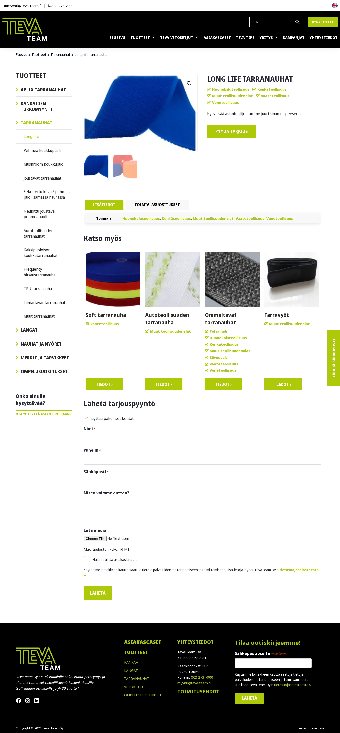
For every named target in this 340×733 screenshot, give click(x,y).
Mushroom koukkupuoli (44, 164)
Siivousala (219, 357)
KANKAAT (132, 662)
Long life (31, 136)
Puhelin (92, 450)
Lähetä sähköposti (333, 358)
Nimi (89, 428)
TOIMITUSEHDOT (198, 691)
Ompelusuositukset (44, 371)
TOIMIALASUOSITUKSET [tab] (157, 204)
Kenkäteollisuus (271, 89)
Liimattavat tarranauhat (44, 302)
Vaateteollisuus (275, 95)
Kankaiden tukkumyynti (36, 106)
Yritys (266, 37)
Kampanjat (294, 37)
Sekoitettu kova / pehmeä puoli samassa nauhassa (47, 194)
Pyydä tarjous (231, 131)
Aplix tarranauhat (43, 90)
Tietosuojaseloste (310, 728)
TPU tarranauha (38, 288)
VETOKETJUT (134, 686)
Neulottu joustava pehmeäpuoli (39, 213)
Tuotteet (140, 37)
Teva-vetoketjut (176, 37)
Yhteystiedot (324, 37)
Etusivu (117, 37)
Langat (29, 330)
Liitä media (95, 530)
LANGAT (131, 670)
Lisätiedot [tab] (104, 204)
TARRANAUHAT (136, 678)
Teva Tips (245, 37)
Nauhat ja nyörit (41, 344)
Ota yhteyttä (323, 22)
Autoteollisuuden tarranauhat (38, 233)
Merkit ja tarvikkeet (45, 358)
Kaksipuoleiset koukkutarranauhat (40, 252)
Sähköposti (96, 471)
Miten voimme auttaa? (106, 493)
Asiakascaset (217, 37)
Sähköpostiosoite (261, 653)
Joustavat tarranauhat (42, 178)
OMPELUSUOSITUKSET (143, 695)
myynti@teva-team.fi (24, 5)
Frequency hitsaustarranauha (39, 271)
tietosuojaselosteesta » (292, 684)
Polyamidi (218, 331)
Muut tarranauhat (39, 316)
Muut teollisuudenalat (232, 95)
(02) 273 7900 (62, 5)
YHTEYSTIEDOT (195, 642)
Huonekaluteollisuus (230, 89)
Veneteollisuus (225, 102)
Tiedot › (104, 384)
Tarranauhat (60, 54)
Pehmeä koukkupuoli (42, 150)
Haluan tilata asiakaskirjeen (114, 559)
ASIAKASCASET (142, 642)
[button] (189, 83)
